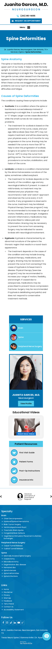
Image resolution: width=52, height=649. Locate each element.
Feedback (8, 601)
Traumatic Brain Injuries (14, 530)
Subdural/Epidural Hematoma (16, 521)
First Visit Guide (26, 452)
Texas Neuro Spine (10, 637)
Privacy (7, 595)
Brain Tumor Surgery (12, 524)
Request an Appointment (28, 20)
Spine (21, 52)
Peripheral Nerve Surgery (30, 346)
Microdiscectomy (11, 561)
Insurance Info (26, 479)
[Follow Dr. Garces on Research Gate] (22, 622)
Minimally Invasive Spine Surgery (17, 556)
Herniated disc (10, 567)
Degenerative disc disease (15, 564)
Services (14, 52)
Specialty (7, 511)
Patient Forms (26, 461)
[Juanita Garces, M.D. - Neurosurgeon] (26, 6)
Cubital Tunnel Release (13, 548)
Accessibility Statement (14, 609)
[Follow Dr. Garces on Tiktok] (11, 622)
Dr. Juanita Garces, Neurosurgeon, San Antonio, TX (25, 49)
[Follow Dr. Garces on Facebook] (3, 622)
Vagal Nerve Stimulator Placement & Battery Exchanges (22, 537)
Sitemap (7, 598)
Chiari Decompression (13, 518)
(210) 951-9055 (27, 15)
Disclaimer (8, 592)
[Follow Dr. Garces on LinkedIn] (15, 622)
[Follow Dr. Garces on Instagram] (7, 622)
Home (6, 589)
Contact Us (8, 607)
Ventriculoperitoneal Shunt (15, 527)
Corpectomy (9, 559)
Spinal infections (11, 576)
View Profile (26, 403)
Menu (22, 27)
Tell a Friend (9, 604)
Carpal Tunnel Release (13, 545)
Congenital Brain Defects (14, 533)
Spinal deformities (11, 573)
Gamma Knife (26, 637)
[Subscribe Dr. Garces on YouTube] (18, 622)
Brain (20, 328)
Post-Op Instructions (29, 470)
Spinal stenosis (10, 570)
